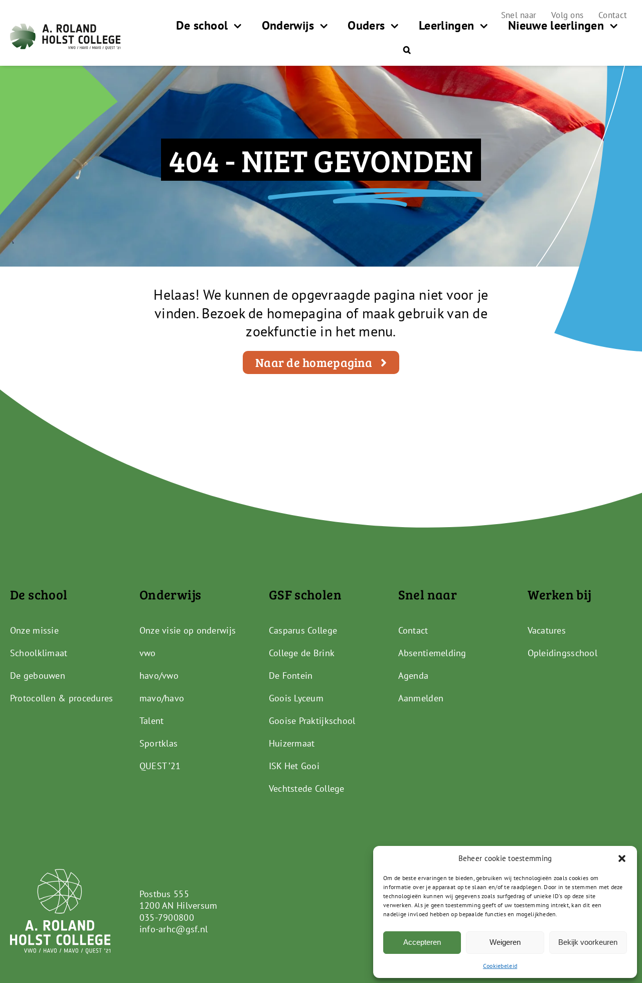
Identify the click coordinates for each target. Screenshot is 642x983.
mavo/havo (161, 698)
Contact (413, 630)
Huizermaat (292, 743)
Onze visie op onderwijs (187, 630)
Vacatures (547, 630)
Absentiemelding (432, 653)
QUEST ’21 (160, 766)
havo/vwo (159, 675)
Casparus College (303, 630)
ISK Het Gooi (294, 766)
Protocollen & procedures (61, 698)
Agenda (413, 675)
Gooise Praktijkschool (312, 720)
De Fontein (291, 675)
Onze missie (34, 630)
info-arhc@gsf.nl (173, 929)
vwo (147, 653)
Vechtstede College (307, 788)
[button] (622, 858)
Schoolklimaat (39, 653)
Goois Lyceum (296, 698)
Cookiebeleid (500, 965)
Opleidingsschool (562, 653)
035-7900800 (166, 917)
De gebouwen (37, 675)
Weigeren (505, 942)
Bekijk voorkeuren (587, 942)
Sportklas (158, 743)
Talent (151, 720)
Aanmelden (420, 698)
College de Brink (302, 653)
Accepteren (422, 942)
